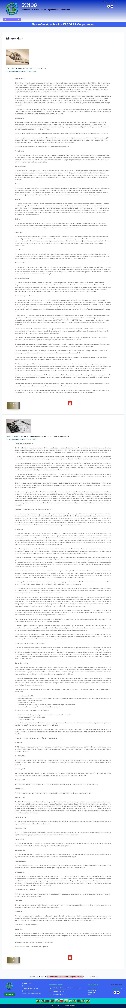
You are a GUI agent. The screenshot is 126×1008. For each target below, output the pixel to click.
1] (15, 942)
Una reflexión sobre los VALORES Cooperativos (26, 68)
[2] (15, 947)
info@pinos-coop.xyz (33, 988)
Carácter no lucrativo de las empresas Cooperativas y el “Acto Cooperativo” (37, 436)
